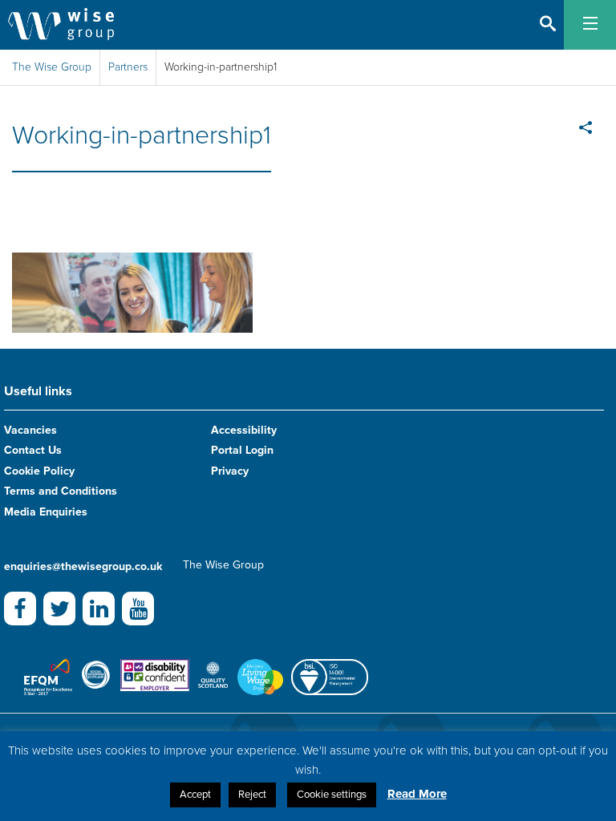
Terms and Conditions (60, 491)
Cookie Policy (39, 471)
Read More (417, 794)
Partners (128, 67)
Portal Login (242, 450)
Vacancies (30, 430)
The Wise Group (51, 67)
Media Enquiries (45, 512)
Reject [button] (252, 794)
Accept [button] (195, 794)
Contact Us (33, 450)
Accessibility (244, 430)
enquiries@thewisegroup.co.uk (83, 566)
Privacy (230, 471)
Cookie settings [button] (332, 794)
